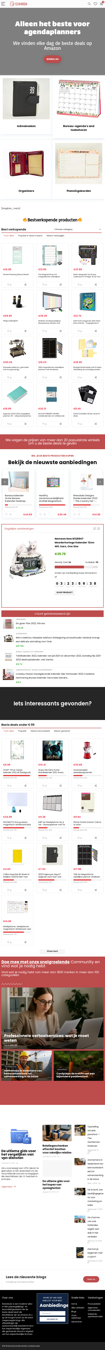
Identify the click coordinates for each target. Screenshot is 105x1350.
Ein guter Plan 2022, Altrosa (30, 623)
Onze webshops (76, 1316)
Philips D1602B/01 (10, 321)
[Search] (89, 4)
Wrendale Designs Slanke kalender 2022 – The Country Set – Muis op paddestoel (51, 499)
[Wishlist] (95, 4)
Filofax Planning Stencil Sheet (16, 274)
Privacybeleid (94, 1303)
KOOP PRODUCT (65, 600)
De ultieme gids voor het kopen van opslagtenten (56, 1184)
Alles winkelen (77, 1307)
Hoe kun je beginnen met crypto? (95, 1252)
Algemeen (7, 1186)
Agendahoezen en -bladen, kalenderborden (34, 670)
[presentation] (4, 481)
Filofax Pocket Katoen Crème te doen (87, 823)
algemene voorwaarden (94, 1309)
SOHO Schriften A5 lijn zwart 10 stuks (86, 414)
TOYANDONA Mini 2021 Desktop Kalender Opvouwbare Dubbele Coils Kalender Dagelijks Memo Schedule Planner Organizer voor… (75, 546)
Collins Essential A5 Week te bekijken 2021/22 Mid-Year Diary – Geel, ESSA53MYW (16, 877)
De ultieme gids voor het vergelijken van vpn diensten (18, 1154)
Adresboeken (21, 633)
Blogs (73, 1311)
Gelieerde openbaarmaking (96, 1315)
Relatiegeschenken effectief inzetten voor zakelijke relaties (57, 1149)
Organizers (20, 619)
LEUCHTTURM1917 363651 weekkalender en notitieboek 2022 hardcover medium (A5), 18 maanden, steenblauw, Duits (52, 417)
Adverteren (76, 1321)
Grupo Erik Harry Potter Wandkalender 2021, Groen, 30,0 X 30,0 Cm (51, 772)
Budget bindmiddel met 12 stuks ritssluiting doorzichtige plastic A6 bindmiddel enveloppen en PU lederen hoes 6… (87, 370)
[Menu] (3, 4)
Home (74, 1303)
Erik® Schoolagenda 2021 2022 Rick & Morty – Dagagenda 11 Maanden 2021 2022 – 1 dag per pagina (87, 324)
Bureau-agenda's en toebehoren (29, 651)
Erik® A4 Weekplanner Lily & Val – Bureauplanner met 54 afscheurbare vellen (51, 824)
